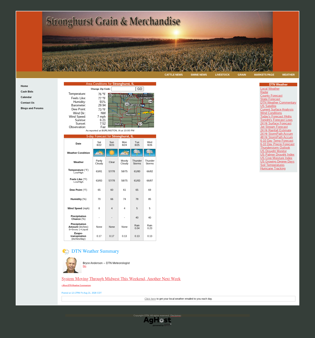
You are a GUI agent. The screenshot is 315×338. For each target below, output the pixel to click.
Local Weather (269, 88)
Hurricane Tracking (272, 168)
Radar (264, 92)
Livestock (222, 74)
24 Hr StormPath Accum (276, 133)
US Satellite (268, 106)
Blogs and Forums (32, 108)
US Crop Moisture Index (276, 158)
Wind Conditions (271, 113)
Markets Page (264, 74)
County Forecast (271, 95)
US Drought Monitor (273, 151)
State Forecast (270, 99)
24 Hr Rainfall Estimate (275, 130)
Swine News (199, 74)
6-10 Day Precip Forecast (277, 144)
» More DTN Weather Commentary (76, 285)
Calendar (26, 97)
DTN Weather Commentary (278, 102)
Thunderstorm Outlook (275, 147)
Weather (288, 74)
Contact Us (27, 102)
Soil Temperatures (272, 165)
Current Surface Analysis (277, 109)
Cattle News (174, 74)
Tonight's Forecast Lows (276, 120)
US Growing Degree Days (277, 161)
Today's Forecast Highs (276, 116)
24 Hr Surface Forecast (275, 123)
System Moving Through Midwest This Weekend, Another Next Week (121, 278)
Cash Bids (27, 91)
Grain (242, 74)
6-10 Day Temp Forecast (276, 140)
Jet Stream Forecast (274, 127)
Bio (84, 266)
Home (24, 86)
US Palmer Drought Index (277, 154)
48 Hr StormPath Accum (276, 137)
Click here (150, 298)
